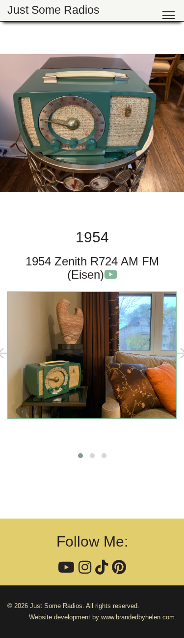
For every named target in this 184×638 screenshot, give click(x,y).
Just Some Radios (53, 10)
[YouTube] (66, 567)
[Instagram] (85, 567)
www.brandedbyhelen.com (138, 617)
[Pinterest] (119, 567)
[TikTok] (101, 567)
